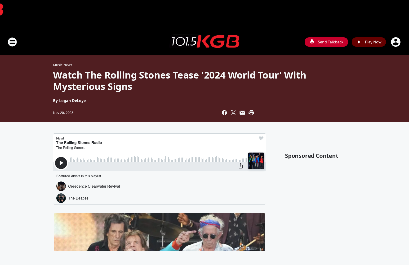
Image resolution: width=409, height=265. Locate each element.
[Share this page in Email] (242, 112)
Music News (62, 65)
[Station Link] (204, 42)
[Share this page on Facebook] (224, 112)
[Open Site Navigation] (12, 42)
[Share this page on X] (233, 112)
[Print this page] (251, 112)
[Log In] (396, 42)
